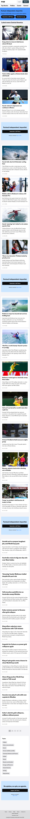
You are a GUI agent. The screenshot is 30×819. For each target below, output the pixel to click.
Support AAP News (15, 790)
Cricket (4, 756)
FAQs (14, 811)
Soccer (4, 748)
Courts (19, 5)
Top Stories (4, 5)
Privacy (10, 811)
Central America (7, 767)
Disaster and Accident (8, 762)
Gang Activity (6, 773)
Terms (6, 811)
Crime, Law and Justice (8, 745)
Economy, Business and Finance (10, 753)
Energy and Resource (8, 765)
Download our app (21, 16)
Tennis (4, 759)
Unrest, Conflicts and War (9, 750)
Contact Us (23, 811)
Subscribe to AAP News (7, 16)
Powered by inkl (15, 815)
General (25, 5)
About (18, 811)
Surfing (4, 770)
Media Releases (15, 813)
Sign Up (25, 1)
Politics (12, 5)
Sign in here (19, 135)
